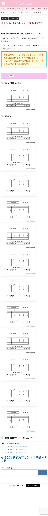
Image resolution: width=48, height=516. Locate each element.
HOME (3, 8)
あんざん (26, 8)
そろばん (19, 8)
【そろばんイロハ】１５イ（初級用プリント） (16, 446)
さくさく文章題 (42, 8)
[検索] (42, 472)
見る (12, 75)
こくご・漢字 (10, 8)
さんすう (33, 8)
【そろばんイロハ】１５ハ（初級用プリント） (16, 452)
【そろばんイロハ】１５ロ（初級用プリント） (16, 449)
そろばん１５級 (13, 18)
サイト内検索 (6, 468)
